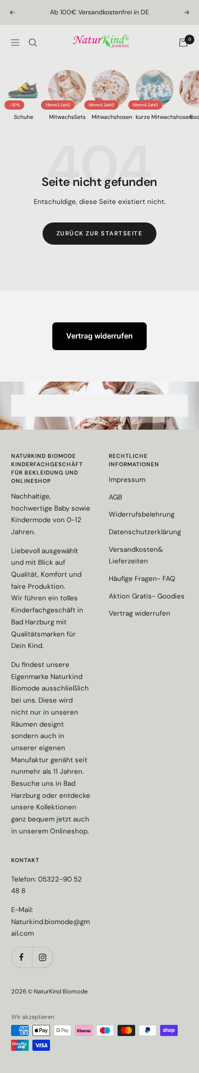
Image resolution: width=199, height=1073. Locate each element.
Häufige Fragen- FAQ (142, 578)
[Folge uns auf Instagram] (42, 957)
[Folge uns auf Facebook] (21, 957)
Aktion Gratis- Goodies (147, 596)
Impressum (127, 479)
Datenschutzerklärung (145, 531)
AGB (115, 497)
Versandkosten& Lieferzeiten (136, 555)
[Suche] (33, 42)
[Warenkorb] (183, 42)
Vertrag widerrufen (99, 335)
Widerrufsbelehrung (141, 514)
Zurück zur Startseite (99, 233)
